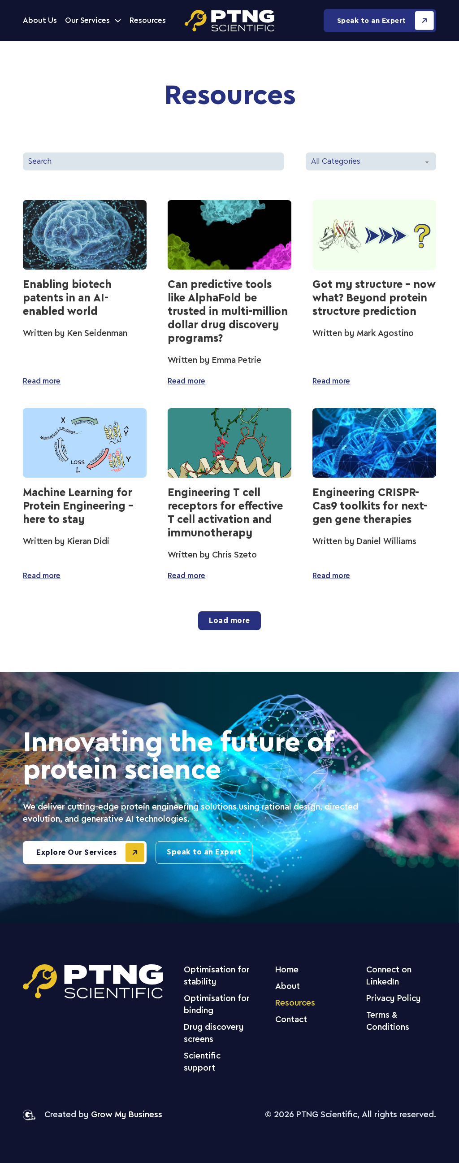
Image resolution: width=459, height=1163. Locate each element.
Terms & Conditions (387, 1021)
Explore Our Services (76, 852)
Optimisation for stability (217, 976)
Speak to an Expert (371, 20)
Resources (148, 20)
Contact (291, 1020)
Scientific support (202, 1062)
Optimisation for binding (217, 1005)
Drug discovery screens (214, 1034)
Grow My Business (126, 1115)
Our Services (87, 20)
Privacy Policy (393, 999)
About (287, 987)
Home (287, 970)
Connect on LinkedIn (388, 976)
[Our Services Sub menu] (117, 20)
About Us (40, 20)
